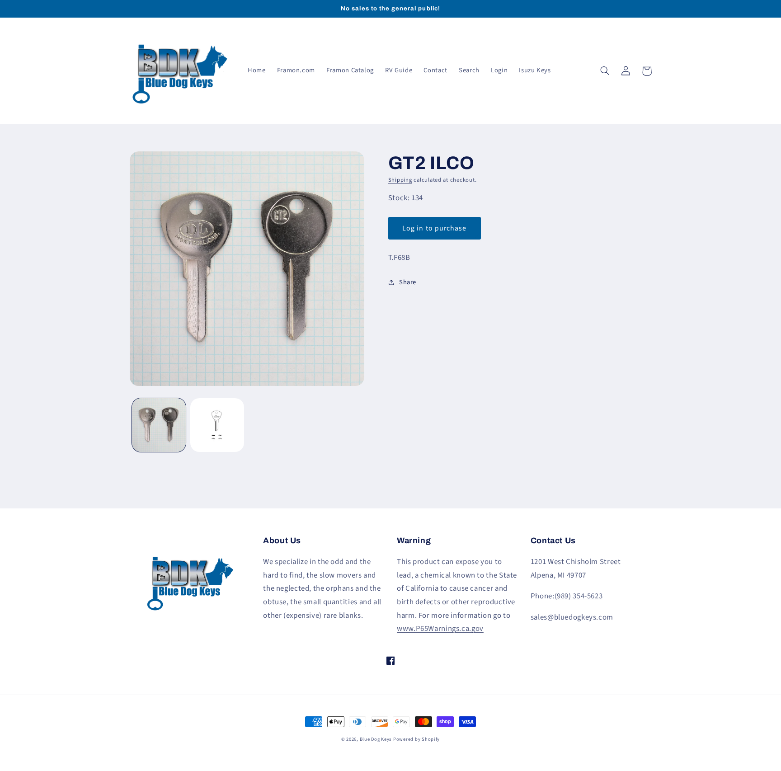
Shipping (400, 180)
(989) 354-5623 (579, 596)
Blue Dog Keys (376, 739)
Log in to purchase (434, 228)
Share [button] (407, 282)
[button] (605, 71)
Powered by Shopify (416, 739)
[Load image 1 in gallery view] (159, 425)
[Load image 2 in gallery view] (217, 425)
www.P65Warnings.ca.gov (440, 628)
